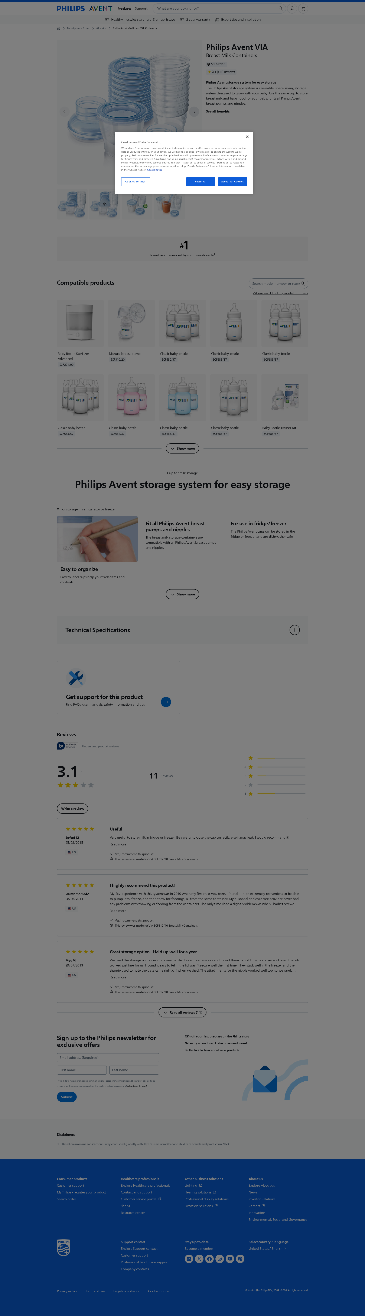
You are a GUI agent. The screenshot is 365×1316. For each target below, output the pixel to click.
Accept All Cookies (232, 182)
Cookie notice (154, 170)
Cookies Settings (135, 182)
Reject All (200, 182)
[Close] (247, 137)
